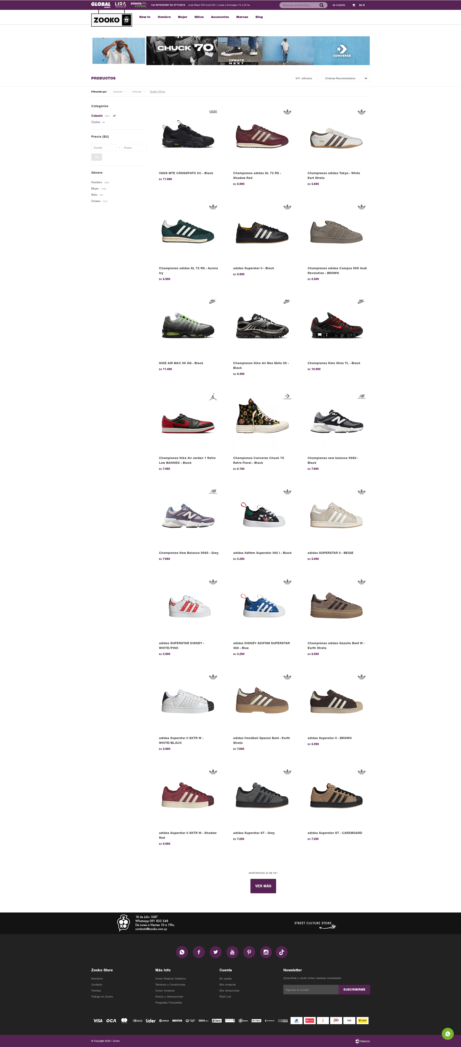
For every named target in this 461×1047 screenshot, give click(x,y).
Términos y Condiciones (170, 984)
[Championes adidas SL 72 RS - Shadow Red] (263, 136)
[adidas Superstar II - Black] (263, 231)
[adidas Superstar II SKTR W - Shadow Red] (189, 796)
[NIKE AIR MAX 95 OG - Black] (189, 326)
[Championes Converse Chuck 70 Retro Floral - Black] (263, 421)
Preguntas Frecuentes (168, 1002)
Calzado (117, 91)
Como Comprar (165, 990)
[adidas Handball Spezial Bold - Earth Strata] (263, 701)
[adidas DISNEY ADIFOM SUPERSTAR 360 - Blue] (263, 606)
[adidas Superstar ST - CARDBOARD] (337, 796)
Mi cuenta (225, 978)
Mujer (182, 17)
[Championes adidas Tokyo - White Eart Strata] (337, 136)
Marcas (242, 17)
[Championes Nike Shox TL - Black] (337, 326)
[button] (321, 5)
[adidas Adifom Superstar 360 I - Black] (263, 516)
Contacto (96, 984)
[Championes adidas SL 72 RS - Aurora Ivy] (189, 231)
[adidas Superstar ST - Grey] (263, 796)
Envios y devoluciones (169, 996)
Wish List (225, 996)
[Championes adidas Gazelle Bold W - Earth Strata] (337, 606)
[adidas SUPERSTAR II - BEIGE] (337, 516)
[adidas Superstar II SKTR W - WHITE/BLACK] (189, 701)
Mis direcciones (229, 990)
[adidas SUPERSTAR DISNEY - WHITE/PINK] (189, 606)
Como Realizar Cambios (170, 978)
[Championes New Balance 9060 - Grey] (189, 516)
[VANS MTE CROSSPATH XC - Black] (189, 136)
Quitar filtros (157, 91)
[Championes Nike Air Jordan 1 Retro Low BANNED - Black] (189, 421)
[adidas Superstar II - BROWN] (337, 701)
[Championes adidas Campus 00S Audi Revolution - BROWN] (337, 231)
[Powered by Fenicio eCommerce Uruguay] (362, 1041)
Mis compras (227, 984)
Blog (259, 17)
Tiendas (96, 990)
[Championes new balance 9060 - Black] (337, 421)
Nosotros (97, 978)
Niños (199, 17)
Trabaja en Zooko (102, 996)
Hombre (164, 17)
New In (145, 17)
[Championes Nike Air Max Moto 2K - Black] (263, 326)
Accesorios (220, 17)
